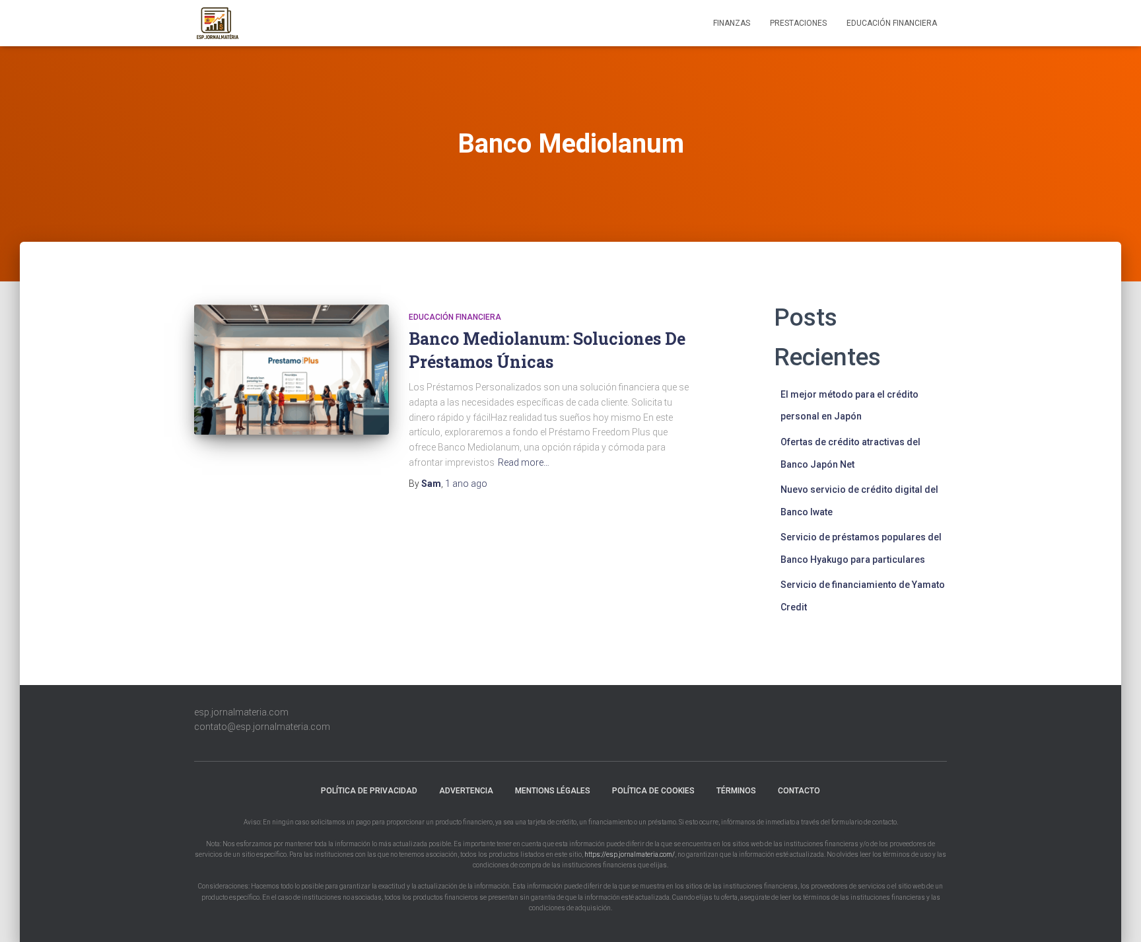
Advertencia (466, 790)
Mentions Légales (552, 790)
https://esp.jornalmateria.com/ (629, 854)
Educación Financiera (892, 23)
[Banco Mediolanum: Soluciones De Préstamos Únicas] (291, 370)
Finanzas (731, 23)
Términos (736, 790)
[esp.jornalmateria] (217, 23)
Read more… (523, 462)
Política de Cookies (653, 790)
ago (466, 483)
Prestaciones (798, 23)
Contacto (799, 790)
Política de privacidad (369, 790)
